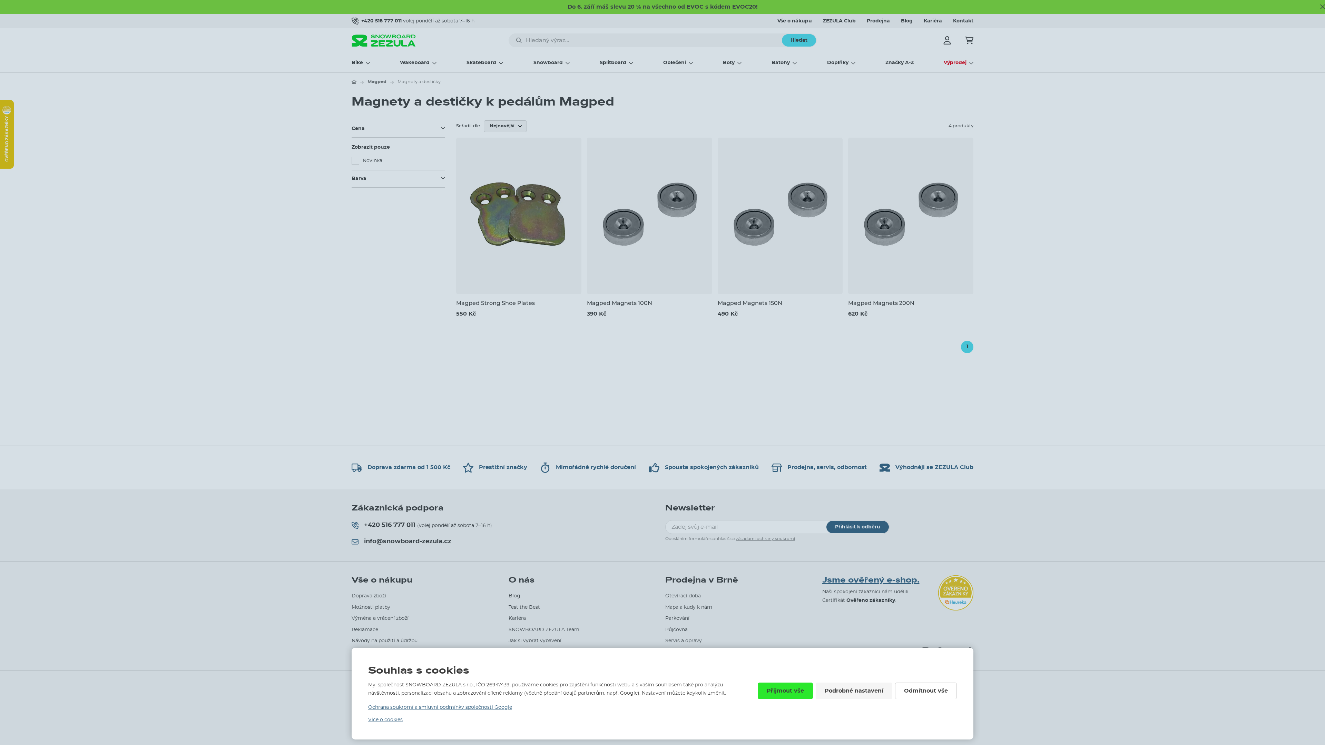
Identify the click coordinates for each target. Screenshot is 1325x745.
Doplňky (837, 62)
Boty (729, 62)
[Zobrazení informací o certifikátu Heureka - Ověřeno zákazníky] (7, 167)
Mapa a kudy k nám (688, 607)
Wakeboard (415, 62)
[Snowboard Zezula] (384, 40)
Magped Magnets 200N (881, 303)
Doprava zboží (369, 596)
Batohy (781, 62)
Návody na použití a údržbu (385, 640)
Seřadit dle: (468, 126)
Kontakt (963, 21)
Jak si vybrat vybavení (535, 640)
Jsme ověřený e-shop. (871, 580)
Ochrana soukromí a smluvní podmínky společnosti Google (440, 707)
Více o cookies (385, 719)
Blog (907, 21)
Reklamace (365, 629)
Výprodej (955, 62)
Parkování (677, 618)
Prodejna (878, 21)
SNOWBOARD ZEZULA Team (544, 629)
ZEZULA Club (839, 21)
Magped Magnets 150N (750, 303)
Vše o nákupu (794, 21)
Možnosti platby (371, 607)
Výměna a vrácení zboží (380, 618)
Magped (376, 82)
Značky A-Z (899, 62)
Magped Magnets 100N (619, 303)
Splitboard (613, 62)
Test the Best (524, 607)
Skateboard (481, 62)
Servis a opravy (683, 640)
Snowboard (548, 62)
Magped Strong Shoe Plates (495, 303)
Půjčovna (676, 629)
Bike (357, 62)
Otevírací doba (683, 596)
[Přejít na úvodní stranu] (354, 82)
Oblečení (674, 62)
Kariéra (933, 21)
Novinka (372, 160)
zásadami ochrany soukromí (765, 539)
